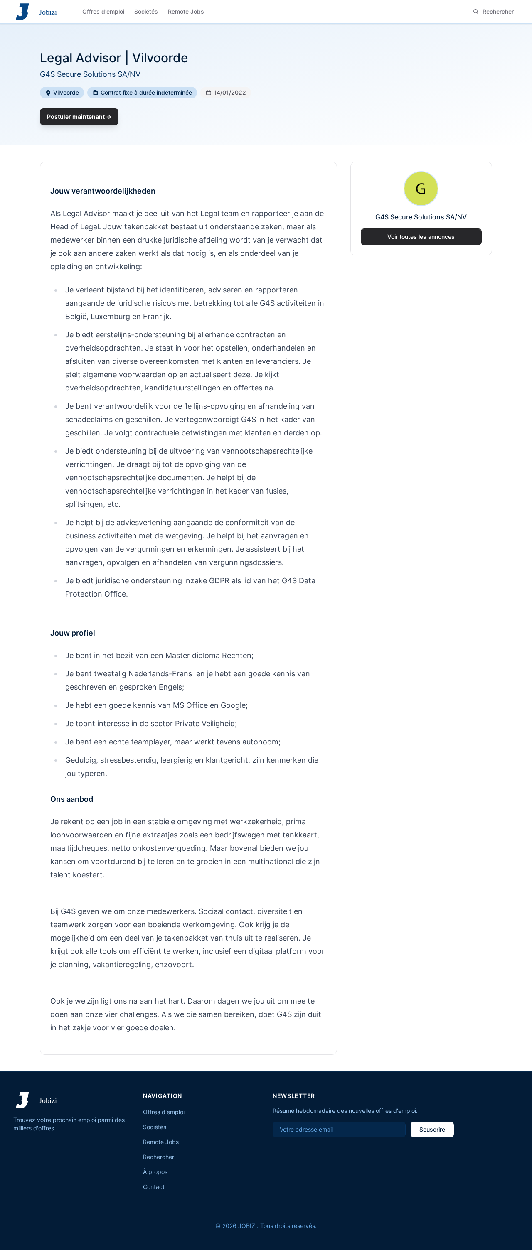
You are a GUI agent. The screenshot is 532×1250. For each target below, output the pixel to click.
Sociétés (154, 1126)
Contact (154, 1186)
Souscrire (432, 1129)
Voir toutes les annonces (421, 236)
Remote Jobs (161, 1141)
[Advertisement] (421, 323)
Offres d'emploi (164, 1111)
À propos (155, 1171)
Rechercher (158, 1156)
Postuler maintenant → (79, 116)
